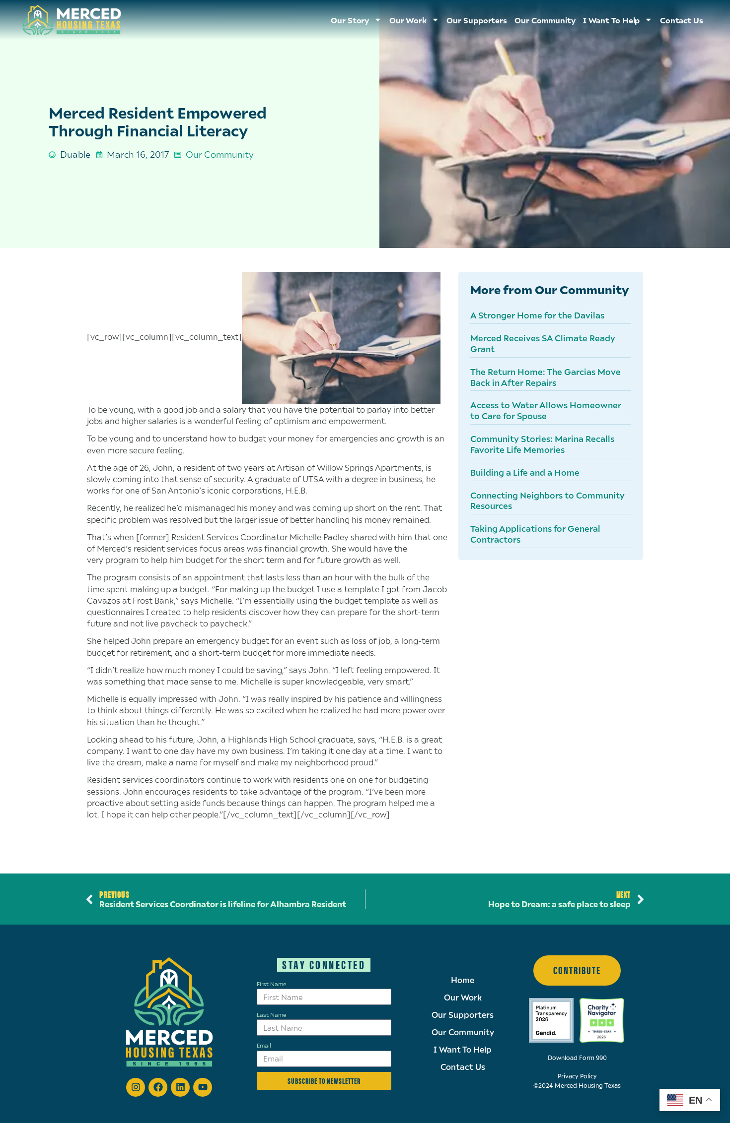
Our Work (463, 997)
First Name (271, 983)
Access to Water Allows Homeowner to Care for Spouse (545, 410)
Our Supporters (476, 20)
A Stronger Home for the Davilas (537, 315)
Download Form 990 (577, 1057)
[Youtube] (202, 1087)
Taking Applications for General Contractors (535, 534)
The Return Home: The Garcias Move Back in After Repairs (545, 377)
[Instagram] (135, 1087)
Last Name (271, 1014)
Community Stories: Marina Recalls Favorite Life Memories (542, 444)
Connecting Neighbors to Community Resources (547, 500)
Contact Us (681, 20)
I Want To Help (611, 20)
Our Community (545, 20)
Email (264, 1045)
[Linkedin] (180, 1087)
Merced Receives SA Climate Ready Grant (542, 343)
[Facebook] (157, 1087)
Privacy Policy (577, 1076)
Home (462, 980)
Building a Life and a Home (525, 472)
